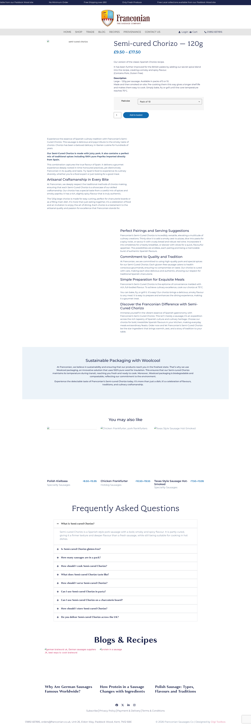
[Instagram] (134, 705)
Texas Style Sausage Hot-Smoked (171, 482)
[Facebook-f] (116, 705)
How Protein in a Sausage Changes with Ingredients (122, 689)
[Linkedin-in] (128, 705)
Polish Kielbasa (57, 481)
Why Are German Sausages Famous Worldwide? (68, 689)
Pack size (125, 101)
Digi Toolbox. (218, 721)
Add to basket (136, 115)
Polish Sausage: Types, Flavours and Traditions (175, 689)
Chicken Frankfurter (114, 481)
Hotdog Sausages (111, 485)
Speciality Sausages (58, 485)
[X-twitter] (122, 705)
